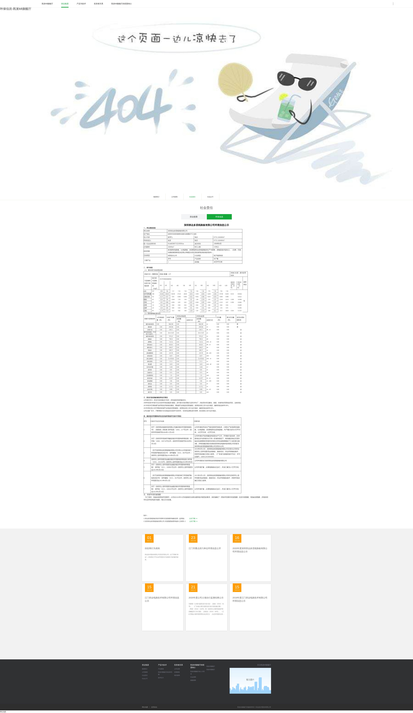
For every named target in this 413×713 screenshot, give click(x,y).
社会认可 (210, 197)
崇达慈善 (194, 217)
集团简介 (156, 197)
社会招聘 (193, 677)
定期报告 (177, 672)
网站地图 (145, 707)
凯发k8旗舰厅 (47, 4)
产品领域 (161, 669)
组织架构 (177, 675)
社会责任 (192, 197)
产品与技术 (162, 665)
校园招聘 (193, 680)
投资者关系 (178, 665)
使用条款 (154, 707)
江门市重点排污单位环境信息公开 (205, 548)
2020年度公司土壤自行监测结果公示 (206, 597)
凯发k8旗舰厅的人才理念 (197, 673)
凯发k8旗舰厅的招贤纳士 (197, 666)
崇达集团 (145, 665)
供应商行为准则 (152, 548)
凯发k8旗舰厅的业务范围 (165, 673)
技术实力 (161, 677)
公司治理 (177, 669)
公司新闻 (174, 197)
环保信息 (219, 217)
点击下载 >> (193, 518)
